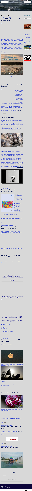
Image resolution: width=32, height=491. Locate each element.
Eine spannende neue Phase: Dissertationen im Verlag (9, 190)
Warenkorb (12, 7)
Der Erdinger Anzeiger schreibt (9, 447)
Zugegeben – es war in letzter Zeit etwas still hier (10, 340)
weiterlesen (2, 78)
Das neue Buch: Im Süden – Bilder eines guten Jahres (10, 256)
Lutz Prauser (10, 17)
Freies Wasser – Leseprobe (12, 75)
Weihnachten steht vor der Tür (9, 392)
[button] (10, 181)
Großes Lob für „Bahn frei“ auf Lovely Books (11, 427)
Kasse (2, 7)
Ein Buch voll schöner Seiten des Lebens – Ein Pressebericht (10, 227)
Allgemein (4, 113)
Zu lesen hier (12, 472)
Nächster (15, 479)
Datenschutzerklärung (16, 7)
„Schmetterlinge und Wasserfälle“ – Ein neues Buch (12, 85)
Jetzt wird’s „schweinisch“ (8, 117)
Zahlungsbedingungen (3, 9)
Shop (12, 414)
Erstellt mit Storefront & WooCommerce (5, 487)
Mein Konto (5, 7)
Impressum (8, 7)
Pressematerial (9, 9)
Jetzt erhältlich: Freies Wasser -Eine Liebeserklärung (11, 19)
